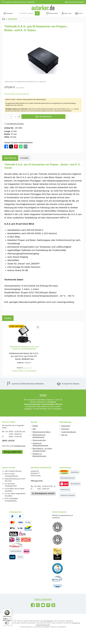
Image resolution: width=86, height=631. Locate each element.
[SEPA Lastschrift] (20, 528)
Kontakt (35, 426)
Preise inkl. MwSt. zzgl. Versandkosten (16, 94)
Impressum (65, 429)
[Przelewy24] (16, 545)
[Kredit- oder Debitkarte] (16, 522)
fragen (72, 109)
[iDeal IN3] (12, 557)
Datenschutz (65, 426)
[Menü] (10, 610)
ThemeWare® (61, 627)
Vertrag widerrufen (12, 452)
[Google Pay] (28, 522)
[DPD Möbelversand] (64, 483)
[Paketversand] (64, 472)
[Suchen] (37, 13)
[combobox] (27, 13)
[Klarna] (26, 551)
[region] (43, 60)
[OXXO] (26, 539)
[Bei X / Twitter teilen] (11, 146)
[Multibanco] (18, 539)
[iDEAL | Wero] (12, 539)
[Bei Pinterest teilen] (16, 146)
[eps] (23, 534)
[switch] (7, 623)
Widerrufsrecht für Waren (41, 432)
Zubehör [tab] (7, 318)
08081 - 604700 (8, 440)
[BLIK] (13, 534)
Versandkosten (48, 621)
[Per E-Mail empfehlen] (25, 146)
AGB (34, 429)
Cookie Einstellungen (68, 432)
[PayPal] (12, 516)
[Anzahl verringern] (6, 116)
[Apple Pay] (12, 528)
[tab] (10, 158)
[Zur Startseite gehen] (43, 7)
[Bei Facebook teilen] (6, 146)
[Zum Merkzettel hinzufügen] (38, 327)
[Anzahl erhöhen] (16, 116)
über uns (64, 435)
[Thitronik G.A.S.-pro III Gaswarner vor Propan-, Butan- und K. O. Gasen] (43, 60)
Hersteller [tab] (24, 158)
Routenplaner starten (44, 493)
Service (34, 422)
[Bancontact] (28, 528)
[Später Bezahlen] (20, 516)
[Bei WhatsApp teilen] (20, 146)
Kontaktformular (19, 446)
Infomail (27, 409)
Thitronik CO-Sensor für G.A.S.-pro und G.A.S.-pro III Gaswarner (24, 348)
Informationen (65, 422)
